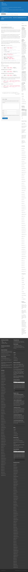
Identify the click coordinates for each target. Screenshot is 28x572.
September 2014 (23, 256)
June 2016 (2, 430)
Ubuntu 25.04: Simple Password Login (17, 440)
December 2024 (23, 155)
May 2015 (2, 450)
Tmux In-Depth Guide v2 (4, 358)
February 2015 (23, 247)
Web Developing (24, 295)
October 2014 (23, 254)
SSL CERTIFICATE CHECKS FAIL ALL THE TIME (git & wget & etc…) (10, 92)
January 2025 (2, 376)
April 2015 (23, 243)
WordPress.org (24, 103)
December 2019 (3, 413)
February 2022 (23, 181)
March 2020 (23, 194)
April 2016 (23, 221)
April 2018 (23, 203)
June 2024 (23, 161)
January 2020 (15, 504)
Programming (23, 293)
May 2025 (23, 150)
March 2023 (23, 166)
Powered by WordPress (17, 570)
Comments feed (24, 101)
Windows (23, 280)
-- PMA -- (2, 2)
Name (3, 110)
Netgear (23, 282)
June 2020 (23, 192)
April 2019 (23, 201)
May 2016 (2, 432)
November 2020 (23, 188)
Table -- (5, 3)
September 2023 (3, 384)
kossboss (23, 304)
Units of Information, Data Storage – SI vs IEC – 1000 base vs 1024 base (24, 306)
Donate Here (2, 347)
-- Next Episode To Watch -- (4, 343)
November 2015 (3, 441)
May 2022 (23, 177)
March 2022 (23, 179)
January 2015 (23, 249)
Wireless (23, 291)
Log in (14, 355)
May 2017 (23, 210)
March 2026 (23, 148)
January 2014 (23, 271)
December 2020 (3, 404)
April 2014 (23, 265)
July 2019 (23, 199)
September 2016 (23, 214)
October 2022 (23, 170)
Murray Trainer (23, 328)
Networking (23, 284)
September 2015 (23, 234)
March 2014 (23, 267)
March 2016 (23, 223)
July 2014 (23, 260)
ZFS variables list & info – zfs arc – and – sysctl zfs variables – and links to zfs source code (11, 94)
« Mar (14, 390)
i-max (22, 570)
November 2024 (23, 157)
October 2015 (23, 232)
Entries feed (15, 357)
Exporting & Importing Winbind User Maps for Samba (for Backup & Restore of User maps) (18, 377)
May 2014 (2, 469)
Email (3, 112)
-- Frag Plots (2, 3)
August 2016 (23, 216)
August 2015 (23, 236)
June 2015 (14, 541)
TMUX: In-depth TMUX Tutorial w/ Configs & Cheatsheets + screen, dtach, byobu (24, 325)
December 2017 (3, 421)
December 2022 (23, 168)
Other (22, 297)
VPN (22, 289)
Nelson (22, 310)
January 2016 (23, 227)
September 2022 (23, 172)
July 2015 (23, 238)
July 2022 (2, 395)
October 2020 (23, 190)
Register (23, 96)
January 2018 (23, 205)
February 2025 (15, 467)
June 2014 (2, 467)
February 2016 (23, 225)
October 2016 (23, 212)
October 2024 (23, 159)
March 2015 (23, 245)
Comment (3, 102)
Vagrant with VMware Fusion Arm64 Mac (23, 141)
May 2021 (23, 183)
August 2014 (23, 258)
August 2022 (2, 393)
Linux (7, 24)
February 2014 (23, 269)
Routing (23, 286)
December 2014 (3, 458)
